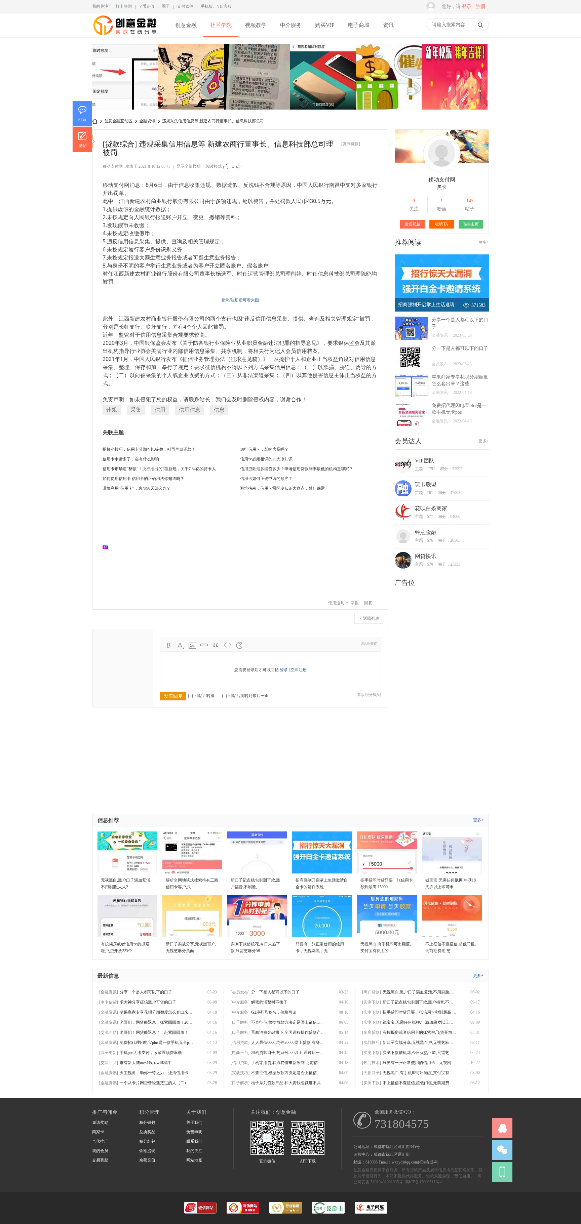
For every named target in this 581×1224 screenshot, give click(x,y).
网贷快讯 (425, 556)
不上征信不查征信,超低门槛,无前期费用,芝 (420, 1082)
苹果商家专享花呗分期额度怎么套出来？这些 (157, 1012)
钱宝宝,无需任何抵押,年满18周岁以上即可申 (420, 1022)
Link (204, 645)
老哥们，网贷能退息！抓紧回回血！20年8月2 (157, 1022)
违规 (111, 410)
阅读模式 (214, 166)
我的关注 (100, 6)
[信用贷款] (240, 1042)
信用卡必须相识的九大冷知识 (266, 459)
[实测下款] (371, 1002)
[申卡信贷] (108, 1002)
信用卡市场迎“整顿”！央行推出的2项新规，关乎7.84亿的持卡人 (159, 468)
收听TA (441, 224)
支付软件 (185, 6)
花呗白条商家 (431, 508)
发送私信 (412, 224)
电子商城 (359, 25)
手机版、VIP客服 (216, 6)
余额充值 (147, 1160)
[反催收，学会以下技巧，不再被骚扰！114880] (389, 77)
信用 (160, 410)
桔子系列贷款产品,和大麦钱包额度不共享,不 (288, 1082)
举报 (355, 603)
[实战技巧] (240, 1072)
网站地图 (194, 1160)
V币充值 (146, 6)
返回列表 (371, 618)
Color (181, 645)
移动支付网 (113, 166)
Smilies (239, 645)
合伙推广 (100, 1141)
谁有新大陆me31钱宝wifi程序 (145, 1062)
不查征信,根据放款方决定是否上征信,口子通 (288, 1022)
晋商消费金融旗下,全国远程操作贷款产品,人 (288, 1032)
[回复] (82, 113)
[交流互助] (108, 1032)
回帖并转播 (204, 695)
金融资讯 (147, 121)
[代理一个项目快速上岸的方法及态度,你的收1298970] (455, 77)
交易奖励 (100, 1160)
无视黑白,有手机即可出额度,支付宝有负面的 (420, 1072)
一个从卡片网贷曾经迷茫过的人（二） (154, 1082)
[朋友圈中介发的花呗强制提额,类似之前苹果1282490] (323, 77)
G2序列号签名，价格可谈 (274, 1012)
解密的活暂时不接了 (269, 1002)
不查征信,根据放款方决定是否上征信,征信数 (288, 1072)
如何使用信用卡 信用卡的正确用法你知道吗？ (143, 478)
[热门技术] (371, 1062)
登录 (466, 6)
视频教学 (256, 25)
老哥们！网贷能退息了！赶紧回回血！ (154, 1032)
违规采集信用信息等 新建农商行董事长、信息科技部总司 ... (215, 121)
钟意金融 (425, 532)
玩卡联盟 (425, 484)
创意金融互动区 (118, 121)
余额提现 (147, 1150)
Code (228, 645)
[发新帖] (82, 139)
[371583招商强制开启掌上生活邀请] (442, 310)
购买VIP (325, 25)
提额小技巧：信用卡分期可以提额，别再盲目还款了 (149, 449)
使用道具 (336, 603)
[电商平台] (240, 1052)
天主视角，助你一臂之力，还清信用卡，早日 (157, 1072)
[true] (480, 25)
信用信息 (189, 410)
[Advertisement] (243, 547)
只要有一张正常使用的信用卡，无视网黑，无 (420, 1062)
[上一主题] (232, 166)
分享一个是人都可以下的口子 (146, 992)
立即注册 (298, 669)
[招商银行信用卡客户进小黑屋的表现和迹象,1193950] (125, 77)
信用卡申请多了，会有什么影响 (131, 459)
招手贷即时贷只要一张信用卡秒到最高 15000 (420, 1012)
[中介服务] (240, 1002)
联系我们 (194, 1141)
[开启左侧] (93, 141)
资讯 (388, 25)
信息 (219, 410)
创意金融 (186, 25)
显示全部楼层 (189, 166)
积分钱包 (147, 1122)
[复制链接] (350, 143)
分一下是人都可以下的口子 (460, 348)
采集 (135, 410)
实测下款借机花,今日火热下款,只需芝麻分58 (420, 1052)
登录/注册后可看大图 (240, 300)
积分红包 (147, 1141)
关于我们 (194, 1122)
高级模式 (369, 643)
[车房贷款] (371, 1032)
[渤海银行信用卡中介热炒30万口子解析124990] (257, 77)
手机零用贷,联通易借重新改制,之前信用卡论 (288, 1062)
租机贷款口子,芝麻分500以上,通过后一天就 (288, 1052)
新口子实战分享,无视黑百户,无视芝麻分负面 (420, 1042)
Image (192, 645)
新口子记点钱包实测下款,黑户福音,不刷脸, (420, 1002)
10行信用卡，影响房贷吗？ (264, 449)
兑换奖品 (147, 1132)
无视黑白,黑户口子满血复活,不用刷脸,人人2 (420, 992)
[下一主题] (238, 166)
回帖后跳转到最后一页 (248, 695)
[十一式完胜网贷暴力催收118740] (191, 77)
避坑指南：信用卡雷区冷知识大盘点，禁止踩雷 (282, 488)
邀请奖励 (100, 1122)
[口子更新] (108, 1052)
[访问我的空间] (442, 171)
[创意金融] (125, 35)
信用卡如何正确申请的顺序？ (266, 478)
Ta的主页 (471, 224)
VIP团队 (424, 460)
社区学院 (221, 25)
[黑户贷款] (371, 992)
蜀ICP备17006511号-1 (424, 1182)
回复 (368, 603)
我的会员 (100, 1150)
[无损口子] (371, 1072)
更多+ (483, 242)
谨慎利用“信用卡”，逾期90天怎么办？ (136, 488)
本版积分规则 (369, 694)
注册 (481, 6)
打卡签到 (124, 6)
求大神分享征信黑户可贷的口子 (148, 1002)
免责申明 (194, 1132)
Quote (216, 645)
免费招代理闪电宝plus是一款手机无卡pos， (157, 1042)
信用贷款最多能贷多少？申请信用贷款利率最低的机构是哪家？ (296, 468)
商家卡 (98, 1132)
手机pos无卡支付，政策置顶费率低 (151, 1052)
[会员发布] (240, 992)
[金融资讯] (108, 992)
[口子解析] (240, 1022)
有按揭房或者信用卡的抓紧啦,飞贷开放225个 (420, 1032)
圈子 (166, 6)
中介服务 (291, 25)
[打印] (225, 166)
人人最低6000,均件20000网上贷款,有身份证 (288, 1042)
